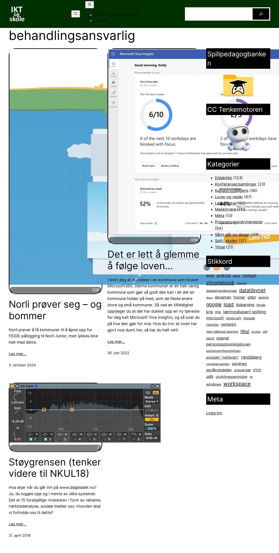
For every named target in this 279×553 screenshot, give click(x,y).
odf (265, 331)
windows (213, 384)
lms (218, 312)
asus (236, 276)
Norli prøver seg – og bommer (55, 310)
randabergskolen (218, 364)
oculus (255, 331)
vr (251, 377)
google (213, 304)
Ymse (220, 247)
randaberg (251, 357)
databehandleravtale (221, 291)
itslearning (245, 304)
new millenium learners (222, 331)
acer (210, 275)
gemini (263, 297)
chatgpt (249, 275)
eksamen (223, 297)
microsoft (215, 318)
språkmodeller (219, 370)
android (223, 275)
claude (241, 283)
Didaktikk (223, 178)
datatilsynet (252, 290)
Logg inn (214, 413)
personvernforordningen (223, 351)
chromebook (220, 282)
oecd (210, 338)
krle (209, 312)
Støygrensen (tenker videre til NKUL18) (55, 467)
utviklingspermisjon (231, 377)
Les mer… (17, 353)
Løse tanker (226, 203)
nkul (244, 331)
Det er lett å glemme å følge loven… (153, 260)
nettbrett (228, 324)
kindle (261, 305)
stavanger (242, 370)
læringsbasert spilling (244, 311)
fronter (239, 297)
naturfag (212, 325)
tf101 (257, 370)
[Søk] (261, 14)
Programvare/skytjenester (239, 222)
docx (209, 297)
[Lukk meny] (89, 4)
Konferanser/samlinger (236, 184)
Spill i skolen (226, 240)
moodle (249, 318)
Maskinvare (225, 209)
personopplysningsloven (228, 344)
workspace (237, 384)
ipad (229, 304)
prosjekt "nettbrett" (222, 357)
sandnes (239, 363)
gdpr (251, 297)
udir (210, 376)
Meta (219, 215)
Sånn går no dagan (232, 234)
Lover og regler (229, 197)
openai (222, 338)
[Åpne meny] (75, 13)
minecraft (233, 318)
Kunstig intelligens (231, 190)
